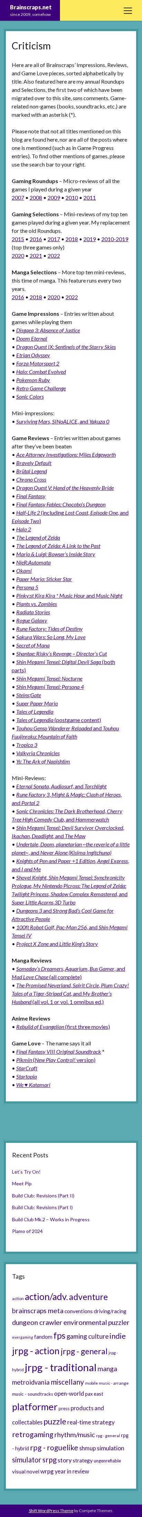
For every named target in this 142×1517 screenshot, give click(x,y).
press (64, 1408)
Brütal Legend (31, 471)
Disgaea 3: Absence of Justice (48, 330)
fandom (43, 1337)
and (69, 595)
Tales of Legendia (34, 711)
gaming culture (88, 1336)
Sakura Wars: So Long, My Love (50, 637)
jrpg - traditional (61, 1367)
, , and (62, 421)
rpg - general (108, 1435)
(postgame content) (58, 720)
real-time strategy (91, 1422)
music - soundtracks (32, 1394)
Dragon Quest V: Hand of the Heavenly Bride (65, 487)
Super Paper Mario (37, 703)
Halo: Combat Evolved (41, 371)
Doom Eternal (31, 338)
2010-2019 (114, 239)
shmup (87, 1448)
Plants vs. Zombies (36, 603)
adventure (88, 1297)
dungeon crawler (37, 1322)
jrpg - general (84, 1351)
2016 (36, 239)
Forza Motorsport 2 (37, 363)
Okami (24, 570)
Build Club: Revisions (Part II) (43, 1195)
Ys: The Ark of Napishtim (43, 761)
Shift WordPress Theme (51, 1510)
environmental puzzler (96, 1322)
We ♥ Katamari (33, 1084)
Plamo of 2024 (27, 1231)
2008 (36, 197)
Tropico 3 (26, 744)
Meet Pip (22, 1183)
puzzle (54, 1421)
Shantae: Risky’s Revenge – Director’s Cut (61, 653)
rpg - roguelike (54, 1447)
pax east (94, 1394)
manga (107, 1369)
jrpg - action (36, 1350)
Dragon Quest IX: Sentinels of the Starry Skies (66, 346)
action (18, 1298)
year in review (72, 1471)
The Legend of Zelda (38, 537)
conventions (78, 1311)
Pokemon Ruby (33, 380)
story (65, 1460)
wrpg (47, 1471)
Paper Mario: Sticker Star (44, 579)
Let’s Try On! (26, 1172)
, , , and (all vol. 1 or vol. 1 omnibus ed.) (70, 993)
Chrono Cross (31, 479)
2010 (71, 197)
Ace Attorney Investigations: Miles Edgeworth (66, 454)
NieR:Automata (33, 562)
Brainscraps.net (31, 7)
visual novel (25, 1471)
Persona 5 (27, 587)
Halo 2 (23, 529)
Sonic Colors (30, 396)
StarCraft (26, 1068)
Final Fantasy (30, 496)
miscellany (67, 1382)
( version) (55, 1059)
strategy (83, 1460)
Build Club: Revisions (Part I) (42, 1207)
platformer (35, 1406)
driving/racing (110, 1311)
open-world (69, 1393)
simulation (110, 1448)
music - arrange (114, 1383)
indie (118, 1335)
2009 (54, 197)
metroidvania (31, 1382)
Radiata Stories (33, 612)
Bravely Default (33, 462)
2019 (89, 239)
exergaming (22, 1337)
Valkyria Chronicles (38, 753)
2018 (71, 239)
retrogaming (32, 1434)
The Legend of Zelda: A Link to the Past (58, 545)
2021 (36, 255)
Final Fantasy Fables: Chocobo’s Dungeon (60, 504)
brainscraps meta (37, 1310)
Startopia (26, 1076)
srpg (49, 1460)
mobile (91, 1383)
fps (59, 1335)
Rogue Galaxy (31, 620)
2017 (54, 239)
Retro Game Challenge (41, 388)
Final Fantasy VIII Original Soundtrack (58, 1051)
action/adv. (46, 1296)
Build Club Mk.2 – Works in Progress (51, 1219)
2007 (18, 197)
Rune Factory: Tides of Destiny (49, 628)
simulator (26, 1460)
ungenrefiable (107, 1460)
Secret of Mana (33, 645)
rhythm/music (74, 1434)
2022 (54, 255)
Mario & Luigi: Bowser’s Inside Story (55, 554)
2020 (18, 255)
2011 (89, 197)
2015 (18, 239)
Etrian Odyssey (33, 355)
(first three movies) (63, 1026)
